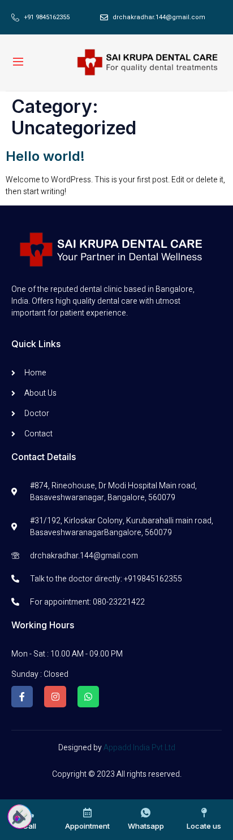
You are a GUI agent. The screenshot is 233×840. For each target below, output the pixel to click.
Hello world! (45, 156)
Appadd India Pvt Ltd (139, 748)
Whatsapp (146, 825)
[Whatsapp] (88, 696)
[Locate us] (204, 812)
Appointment (87, 825)
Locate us (204, 825)
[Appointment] (87, 812)
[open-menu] (18, 63)
